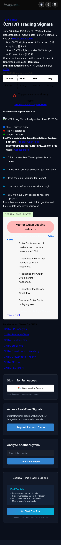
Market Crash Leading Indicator (30, 227)
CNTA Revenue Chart (16, 334)
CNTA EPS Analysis (15, 329)
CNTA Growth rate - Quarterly (22, 351)
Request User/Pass (28, 141)
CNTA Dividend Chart (17, 340)
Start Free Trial (32, 511)
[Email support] (48, 4)
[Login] (41, 4)
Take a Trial (10, 19)
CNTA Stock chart (14, 345)
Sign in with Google (32, 388)
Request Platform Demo (30, 427)
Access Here (21, 149)
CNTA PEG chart (14, 367)
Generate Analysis (30, 461)
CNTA (6, 69)
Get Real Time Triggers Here (31, 104)
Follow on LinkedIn (22, 38)
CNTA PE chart (13, 362)
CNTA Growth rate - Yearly (20, 356)
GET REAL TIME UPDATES (18, 214)
